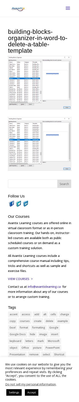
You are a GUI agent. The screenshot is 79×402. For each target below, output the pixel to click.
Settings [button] (14, 392)
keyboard (15, 341)
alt (44, 314)
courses (25, 321)
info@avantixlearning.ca (45, 287)
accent (13, 314)
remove (34, 354)
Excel (13, 327)
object (13, 347)
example (63, 321)
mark (40, 341)
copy (13, 321)
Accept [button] (31, 392)
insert (54, 334)
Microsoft (53, 341)
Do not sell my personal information (30, 384)
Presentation (17, 354)
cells (53, 314)
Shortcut (59, 354)
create (38, 321)
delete (49, 321)
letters (29, 341)
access (26, 314)
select (46, 354)
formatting (38, 327)
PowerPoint (53, 347)
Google (53, 327)
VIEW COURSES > (20, 279)
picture (37, 347)
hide (32, 334)
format (24, 327)
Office (25, 347)
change (64, 314)
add (36, 314)
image (43, 334)
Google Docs (18, 334)
